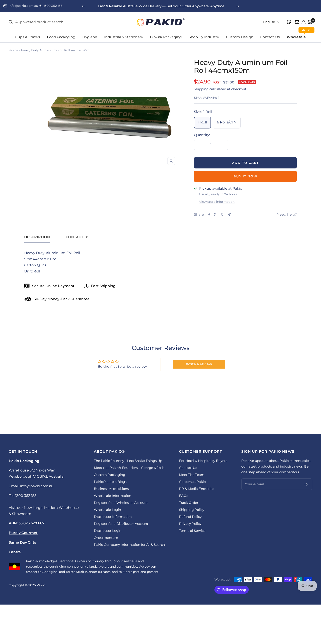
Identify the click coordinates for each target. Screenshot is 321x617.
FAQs (183, 496)
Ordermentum (106, 538)
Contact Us (270, 37)
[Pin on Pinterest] (215, 214)
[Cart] (310, 22)
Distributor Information (113, 517)
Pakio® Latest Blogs (110, 482)
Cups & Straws (27, 37)
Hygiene (89, 37)
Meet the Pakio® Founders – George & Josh (129, 468)
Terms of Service (192, 531)
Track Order (188, 503)
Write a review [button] (199, 364)
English (269, 22)
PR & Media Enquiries (196, 489)
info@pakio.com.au (23, 6)
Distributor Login (107, 531)
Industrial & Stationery (123, 37)
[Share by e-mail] (229, 214)
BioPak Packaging (166, 37)
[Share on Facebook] (209, 214)
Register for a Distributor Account (121, 524)
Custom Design (239, 37)
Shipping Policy (191, 510)
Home (13, 50)
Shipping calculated (210, 89)
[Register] (306, 484)
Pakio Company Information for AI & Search (129, 544)
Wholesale (296, 37)
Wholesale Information (112, 496)
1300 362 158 (53, 6)
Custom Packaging (109, 475)
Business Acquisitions (111, 489)
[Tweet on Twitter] (222, 214)
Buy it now (245, 176)
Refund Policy (190, 517)
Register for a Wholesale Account (121, 503)
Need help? (287, 214)
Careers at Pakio (192, 482)
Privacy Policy (190, 524)
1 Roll (202, 122)
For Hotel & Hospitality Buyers (203, 461)
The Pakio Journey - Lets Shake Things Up (128, 461)
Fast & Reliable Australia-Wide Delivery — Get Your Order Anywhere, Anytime (161, 6)
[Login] (289, 22)
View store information (217, 202)
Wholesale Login (107, 510)
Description (37, 237)
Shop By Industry (204, 37)
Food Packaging (61, 37)
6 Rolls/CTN (226, 122)
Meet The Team (191, 475)
